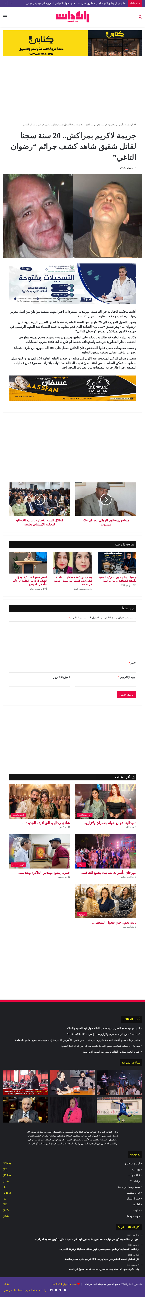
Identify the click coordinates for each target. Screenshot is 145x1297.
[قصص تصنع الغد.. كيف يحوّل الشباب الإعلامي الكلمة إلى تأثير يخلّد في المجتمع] (28, 563)
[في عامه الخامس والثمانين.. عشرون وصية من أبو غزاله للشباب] (25, 1110)
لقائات (136, 1204)
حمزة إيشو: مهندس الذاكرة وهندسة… (43, 873)
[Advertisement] (72, 86)
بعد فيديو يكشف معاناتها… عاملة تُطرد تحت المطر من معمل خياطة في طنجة (73, 581)
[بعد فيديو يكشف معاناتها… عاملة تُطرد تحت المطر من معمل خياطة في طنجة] (72, 563)
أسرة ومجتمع (116, 124)
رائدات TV (134, 1181)
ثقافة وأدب (134, 1175)
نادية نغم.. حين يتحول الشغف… (114, 922)
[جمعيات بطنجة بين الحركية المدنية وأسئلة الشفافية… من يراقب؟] (117, 563)
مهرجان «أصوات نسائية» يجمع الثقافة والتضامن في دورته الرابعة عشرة (100, 1045)
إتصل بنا (18, 1290)
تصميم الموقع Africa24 (65, 1284)
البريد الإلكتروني (127, 677)
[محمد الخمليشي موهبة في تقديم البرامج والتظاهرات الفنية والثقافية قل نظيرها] (72, 1082)
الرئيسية (129, 124)
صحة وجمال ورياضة (129, 1187)
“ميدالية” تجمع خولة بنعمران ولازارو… (109, 823)
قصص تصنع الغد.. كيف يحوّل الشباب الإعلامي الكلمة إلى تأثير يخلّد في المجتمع (29, 581)
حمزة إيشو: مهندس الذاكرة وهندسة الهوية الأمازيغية (111, 1051)
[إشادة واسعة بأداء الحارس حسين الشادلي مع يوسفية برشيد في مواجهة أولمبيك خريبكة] (119, 1110)
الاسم (132, 663)
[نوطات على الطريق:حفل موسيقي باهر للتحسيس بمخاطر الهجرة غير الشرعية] (119, 1082)
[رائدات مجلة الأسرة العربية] (72, 16)
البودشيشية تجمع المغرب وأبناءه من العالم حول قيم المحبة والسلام (103, 1028)
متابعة (136, 1210)
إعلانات (6, 1284)
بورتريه (136, 1169)
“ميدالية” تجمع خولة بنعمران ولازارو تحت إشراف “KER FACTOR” (103, 1034)
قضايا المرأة (133, 1198)
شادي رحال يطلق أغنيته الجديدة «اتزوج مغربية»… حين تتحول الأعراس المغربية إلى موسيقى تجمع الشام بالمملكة (68, 3)
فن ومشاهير (133, 1192)
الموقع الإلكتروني (61, 677)
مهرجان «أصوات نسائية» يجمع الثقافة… (108, 873)
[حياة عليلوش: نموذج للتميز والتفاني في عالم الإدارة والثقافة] (72, 1110)
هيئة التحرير (31, 1290)
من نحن (8, 1290)
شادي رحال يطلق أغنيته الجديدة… (46, 823)
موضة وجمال (132, 1216)
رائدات (42, 1290)
